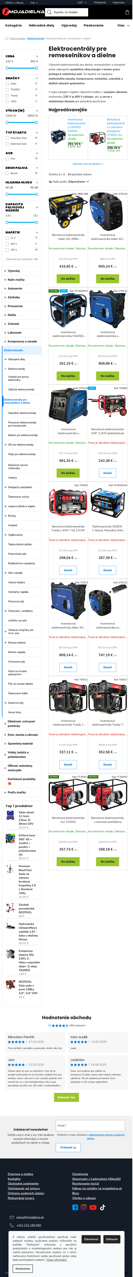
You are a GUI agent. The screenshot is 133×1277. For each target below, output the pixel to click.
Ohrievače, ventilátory (20, 610)
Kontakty (14, 1179)
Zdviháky (14, 297)
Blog (75, 1193)
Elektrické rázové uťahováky (18, 467)
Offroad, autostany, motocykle (20, 768)
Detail (107, 473)
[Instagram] (84, 1207)
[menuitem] (13, 25)
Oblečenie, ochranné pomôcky (21, 723)
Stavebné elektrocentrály (22, 412)
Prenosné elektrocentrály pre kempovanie (22, 424)
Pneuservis (15, 306)
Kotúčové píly (16, 702)
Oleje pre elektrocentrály (22, 454)
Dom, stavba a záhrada (23, 734)
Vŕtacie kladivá (16, 582)
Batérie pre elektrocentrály (23, 435)
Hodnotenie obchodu (66, 1018)
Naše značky (16, 279)
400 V (24, 244)
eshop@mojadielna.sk (30, 1217)
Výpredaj (14, 270)
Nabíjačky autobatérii (20, 487)
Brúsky (12, 515)
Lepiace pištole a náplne (21, 506)
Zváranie (13, 323)
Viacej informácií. (56, 1260)
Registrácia (118, 2)
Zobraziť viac (66, 1097)
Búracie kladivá (16, 642)
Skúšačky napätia (18, 591)
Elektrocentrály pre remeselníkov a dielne (17, 401)
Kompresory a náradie (22, 341)
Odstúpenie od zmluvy (24, 1188)
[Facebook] (75, 1207)
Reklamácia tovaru (21, 1198)
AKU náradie (15, 572)
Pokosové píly (16, 601)
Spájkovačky (15, 534)
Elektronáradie (13, 350)
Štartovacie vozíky (18, 496)
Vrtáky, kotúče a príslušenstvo (18, 754)
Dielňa (12, 315)
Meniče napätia (16, 652)
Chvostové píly (16, 661)
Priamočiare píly (17, 553)
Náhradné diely (16, 359)
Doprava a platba (20, 1174)
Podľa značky (17, 792)
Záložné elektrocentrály (21, 389)
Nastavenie (23, 1269)
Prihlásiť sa (68, 1147)
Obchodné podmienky (23, 1183)
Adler (24, 83)
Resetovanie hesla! (85, 1183)
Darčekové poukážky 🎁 (22, 781)
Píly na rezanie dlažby (20, 683)
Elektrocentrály (16, 368)
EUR (80, 2)
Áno (24, 158)
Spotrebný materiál (20, 743)
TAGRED (24, 89)
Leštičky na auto (17, 620)
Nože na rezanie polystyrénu (17, 673)
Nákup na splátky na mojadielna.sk (97, 1188)
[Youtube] (93, 1207)
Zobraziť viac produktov (87, 164)
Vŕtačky (12, 477)
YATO (24, 101)
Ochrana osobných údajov (26, 1193)
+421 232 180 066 (28, 1225)
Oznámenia (80, 1174)
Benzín (24, 173)
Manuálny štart (24, 138)
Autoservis (15, 288)
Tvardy (24, 95)
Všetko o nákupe (14, 2)
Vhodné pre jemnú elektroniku (18, 378)
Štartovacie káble (18, 693)
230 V (24, 249)
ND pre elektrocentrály (21, 444)
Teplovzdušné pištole (20, 544)
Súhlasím (112, 1239)
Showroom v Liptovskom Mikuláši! (96, 1179)
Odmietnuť (91, 1239)
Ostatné (12, 525)
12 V (24, 237)
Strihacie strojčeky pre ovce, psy (20, 631)
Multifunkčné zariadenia (21, 563)
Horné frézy (14, 712)
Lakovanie (14, 332)
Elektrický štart (24, 144)
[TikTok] (102, 1207)
